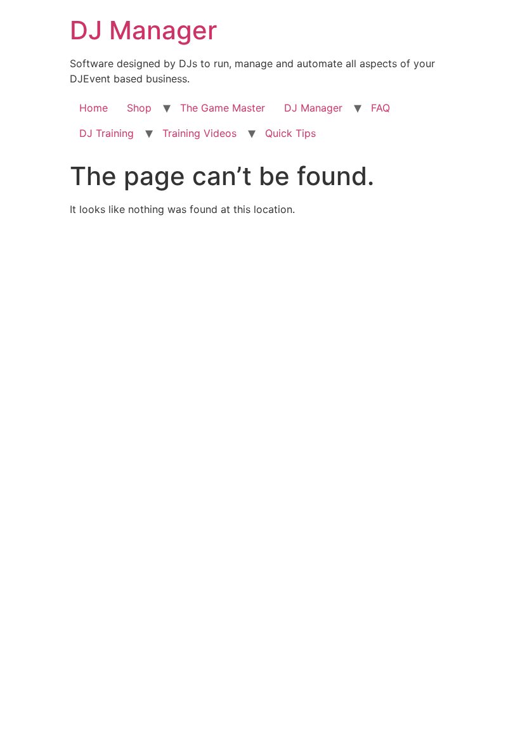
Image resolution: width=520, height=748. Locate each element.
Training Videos (199, 133)
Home (93, 107)
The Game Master (222, 107)
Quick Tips (290, 133)
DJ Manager (143, 30)
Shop (139, 107)
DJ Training (106, 133)
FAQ (380, 107)
